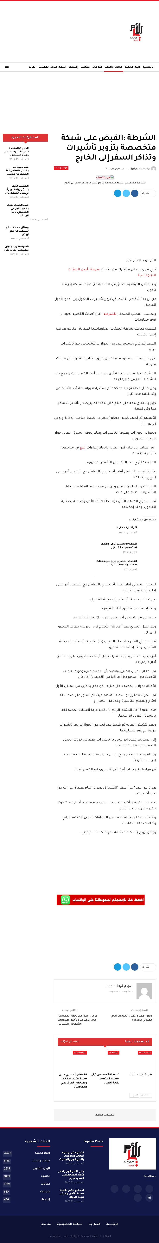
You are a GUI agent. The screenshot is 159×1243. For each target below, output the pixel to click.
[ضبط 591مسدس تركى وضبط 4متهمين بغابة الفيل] (147, 548)
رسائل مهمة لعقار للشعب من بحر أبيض (17, 231)
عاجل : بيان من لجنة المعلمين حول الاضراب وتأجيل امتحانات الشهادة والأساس (77, 1020)
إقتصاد (73, 67)
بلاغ (82, 448)
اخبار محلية (132, 67)
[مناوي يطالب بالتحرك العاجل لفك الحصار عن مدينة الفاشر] (39, 172)
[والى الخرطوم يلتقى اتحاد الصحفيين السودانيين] (94, 1176)
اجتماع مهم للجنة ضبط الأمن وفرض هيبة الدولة (72, 1194)
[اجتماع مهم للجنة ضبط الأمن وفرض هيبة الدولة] (94, 1195)
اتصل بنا (94, 1224)
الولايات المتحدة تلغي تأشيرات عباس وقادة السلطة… (16, 152)
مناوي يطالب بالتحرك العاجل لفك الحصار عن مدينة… (16, 171)
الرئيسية (148, 67)
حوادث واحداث (113, 67)
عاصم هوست (55, 1236)
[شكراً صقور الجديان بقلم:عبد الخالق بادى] (39, 251)
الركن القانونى (41, 1168)
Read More (150, 1176)
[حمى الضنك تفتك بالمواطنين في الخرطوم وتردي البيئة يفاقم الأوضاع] (39, 210)
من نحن (46, 1224)
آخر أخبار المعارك (127, 527)
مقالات (85, 67)
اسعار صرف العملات (52, 67)
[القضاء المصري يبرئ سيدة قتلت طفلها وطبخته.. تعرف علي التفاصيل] (147, 566)
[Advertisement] (53, 32)
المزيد (32, 67)
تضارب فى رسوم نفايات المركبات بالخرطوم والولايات (71, 1156)
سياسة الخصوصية (69, 1224)
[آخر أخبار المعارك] (147, 532)
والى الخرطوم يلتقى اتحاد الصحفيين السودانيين (71, 1175)
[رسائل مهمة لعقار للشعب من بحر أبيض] (39, 232)
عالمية (45, 1176)
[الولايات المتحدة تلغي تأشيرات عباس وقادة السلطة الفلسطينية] (39, 153)
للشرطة (109, 314)
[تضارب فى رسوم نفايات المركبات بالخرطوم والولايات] (94, 1157)
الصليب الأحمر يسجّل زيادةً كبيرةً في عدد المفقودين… (17, 190)
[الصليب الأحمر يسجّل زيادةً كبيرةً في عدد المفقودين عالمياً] (39, 191)
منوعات (97, 67)
